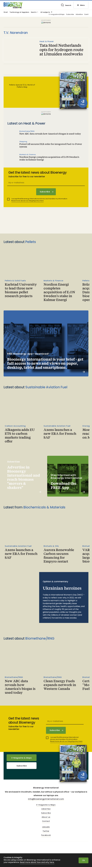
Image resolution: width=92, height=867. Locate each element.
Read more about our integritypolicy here (27, 201)
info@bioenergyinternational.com (46, 799)
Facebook (46, 835)
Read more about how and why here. (37, 862)
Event (86, 14)
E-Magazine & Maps (22, 757)
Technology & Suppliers (19, 12)
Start (6, 12)
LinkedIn (46, 827)
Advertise (79, 14)
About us (46, 817)
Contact (46, 821)
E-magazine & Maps (56, 14)
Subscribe (70, 14)
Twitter (46, 831)
